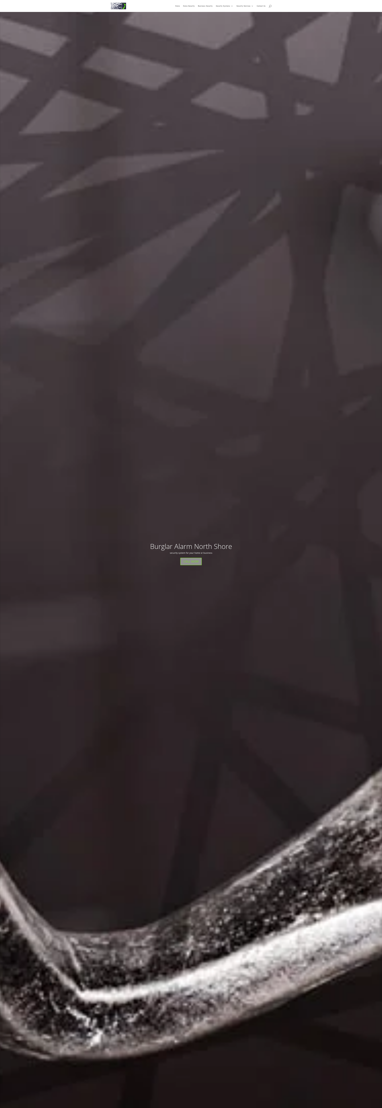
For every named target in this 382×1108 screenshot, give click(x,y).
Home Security (189, 6)
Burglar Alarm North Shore (191, 546)
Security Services (244, 6)
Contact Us (261, 6)
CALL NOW (191, 561)
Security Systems (223, 6)
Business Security (205, 6)
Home (177, 6)
